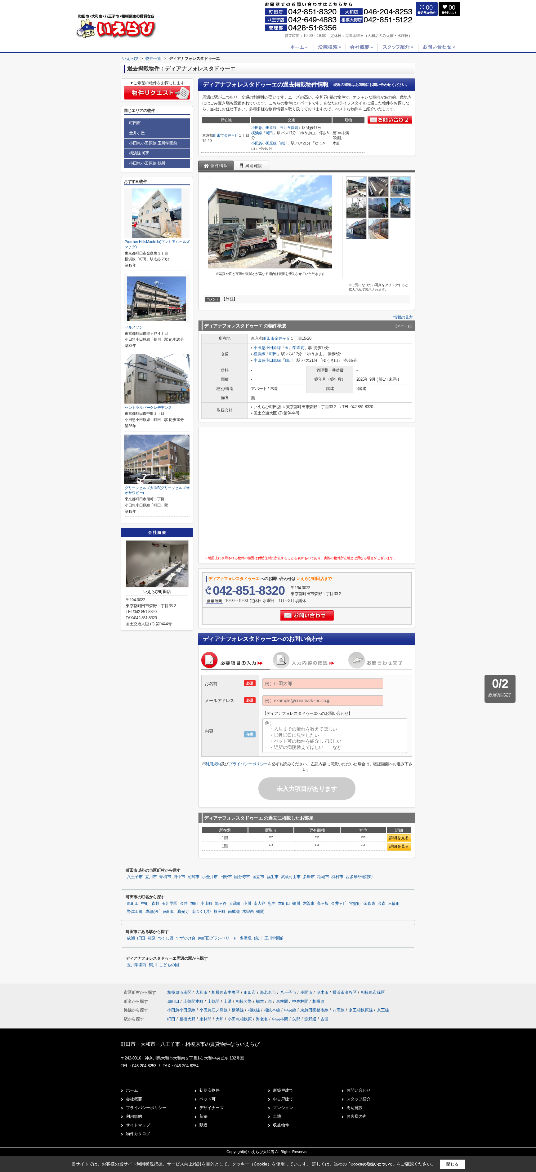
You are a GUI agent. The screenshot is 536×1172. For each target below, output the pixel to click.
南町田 (169, 911)
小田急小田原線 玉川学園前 (153, 143)
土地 (277, 1116)
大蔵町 (235, 903)
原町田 (133, 903)
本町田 (284, 903)
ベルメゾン (134, 327)
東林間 (282, 1001)
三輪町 (394, 903)
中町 (145, 903)
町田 (269, 133)
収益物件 (281, 1125)
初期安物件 (209, 1090)
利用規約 (213, 764)
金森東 (369, 903)
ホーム (132, 1090)
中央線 (290, 1010)
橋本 (260, 1001)
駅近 (203, 1125)
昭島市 (193, 877)
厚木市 (322, 992)
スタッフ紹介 (358, 1099)
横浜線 (256, 133)
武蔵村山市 (291, 877)
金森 (382, 903)
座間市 (306, 992)
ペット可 (207, 1099)
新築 (203, 1116)
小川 (247, 903)
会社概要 (134, 1099)
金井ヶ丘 (231, 135)
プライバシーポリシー (248, 764)
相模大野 (244, 1001)
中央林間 (301, 1001)
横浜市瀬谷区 (345, 992)
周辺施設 (354, 1107)
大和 (220, 1019)
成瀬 (131, 938)
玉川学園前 (289, 128)
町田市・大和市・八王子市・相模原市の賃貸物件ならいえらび (190, 1044)
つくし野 (166, 938)
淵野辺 (310, 1019)
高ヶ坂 (322, 903)
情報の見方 (403, 317)
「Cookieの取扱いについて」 (371, 1164)
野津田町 (135, 911)
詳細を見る (399, 837)
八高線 (339, 1010)
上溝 (228, 1001)
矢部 (296, 1019)
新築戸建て (283, 1090)
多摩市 (309, 877)
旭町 (194, 903)
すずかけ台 (185, 938)
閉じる (452, 1164)
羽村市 (337, 877)
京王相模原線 (361, 1010)
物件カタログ (138, 1133)
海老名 (262, 1019)
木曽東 (309, 903)
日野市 (226, 877)
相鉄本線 (272, 1010)
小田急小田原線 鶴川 (147, 163)
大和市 (201, 992)
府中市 (179, 877)
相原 (151, 938)
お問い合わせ (358, 1090)
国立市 (258, 877)
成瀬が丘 (153, 911)
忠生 (271, 903)
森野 (155, 903)
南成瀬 (234, 911)
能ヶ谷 (220, 903)
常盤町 (355, 903)
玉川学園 (169, 903)
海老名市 (268, 992)
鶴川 (283, 143)
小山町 (206, 903)
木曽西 (248, 911)
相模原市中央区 (226, 992)
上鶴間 (214, 1001)
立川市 (151, 877)
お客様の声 (356, 1116)
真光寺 (183, 911)
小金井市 (210, 877)
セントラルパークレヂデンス (148, 407)
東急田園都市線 (315, 1010)
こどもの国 (169, 965)
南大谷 (259, 903)
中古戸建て (283, 1099)
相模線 (254, 1010)
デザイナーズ (211, 1107)
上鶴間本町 (194, 1001)
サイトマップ (138, 1125)
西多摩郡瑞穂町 (359, 877)
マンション (283, 1107)
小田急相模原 (240, 1019)
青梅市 (165, 877)
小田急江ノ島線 (214, 1010)
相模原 (318, 1001)
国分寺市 (242, 877)
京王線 (383, 1010)
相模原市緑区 (373, 992)
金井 (184, 903)
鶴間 (260, 911)
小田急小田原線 (264, 128)
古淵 (324, 1019)
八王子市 (135, 877)
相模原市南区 (179, 992)
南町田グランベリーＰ (217, 938)
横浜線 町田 (139, 153)
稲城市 (323, 877)
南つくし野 (201, 911)
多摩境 (246, 938)
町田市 (218, 135)
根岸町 (220, 911)
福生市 (273, 877)
